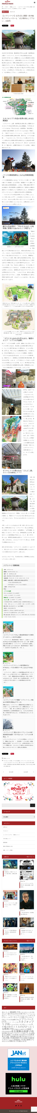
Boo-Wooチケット (13, 606)
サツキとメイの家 (8, 760)
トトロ (5, 762)
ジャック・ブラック (12, 1022)
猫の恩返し (23, 764)
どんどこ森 (17, 762)
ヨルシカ (19, 1024)
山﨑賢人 (10, 1035)
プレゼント (5, 831)
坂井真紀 (5, 1033)
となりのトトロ (10, 762)
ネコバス (23, 762)
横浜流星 (17, 1038)
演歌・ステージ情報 (7, 850)
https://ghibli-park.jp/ (17, 610)
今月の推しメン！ (7, 838)
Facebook (18, 1105)
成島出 (26, 1036)
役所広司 (25, 1035)
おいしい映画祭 (11, 1012)
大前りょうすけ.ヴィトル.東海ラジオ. (20, 1033)
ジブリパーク (23, 760)
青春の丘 (14, 1041)
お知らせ (5, 827)
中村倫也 (17, 1029)
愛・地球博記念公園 (9, 764)
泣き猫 (26, 1038)
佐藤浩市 (23, 1029)
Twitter (16, 1105)
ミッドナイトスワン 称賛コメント (11, 834)
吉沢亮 (8, 1032)
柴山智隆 (7, 1038)
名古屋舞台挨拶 (22, 1031)
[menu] (34, 2)
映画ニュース (5, 11)
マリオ (12, 1024)
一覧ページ (29, 856)
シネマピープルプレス (14, 1111)
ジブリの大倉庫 (16, 760)
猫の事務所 (17, 764)
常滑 (18, 1035)
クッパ (7, 1017)
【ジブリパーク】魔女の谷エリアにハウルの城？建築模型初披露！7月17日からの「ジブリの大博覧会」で (18, 734)
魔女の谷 (8, 766)
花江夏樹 (29, 1039)
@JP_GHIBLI (21, 612)
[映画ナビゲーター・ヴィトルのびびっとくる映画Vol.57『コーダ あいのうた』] (26, 772)
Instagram (21, 1105)
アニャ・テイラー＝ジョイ (11, 1015)
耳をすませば (29, 764)
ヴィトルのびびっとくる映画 (18, 1027)
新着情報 (5, 842)
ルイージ (28, 1024)
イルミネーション (24, 1015)
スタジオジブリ (30, 760)
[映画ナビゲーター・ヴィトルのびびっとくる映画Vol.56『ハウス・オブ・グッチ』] (10, 772)
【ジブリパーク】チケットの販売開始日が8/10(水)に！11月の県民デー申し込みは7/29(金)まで (18, 667)
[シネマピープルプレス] (7, 2)
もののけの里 (28, 762)
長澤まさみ (5, 1041)
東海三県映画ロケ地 (7, 846)
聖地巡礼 (18, 1040)
